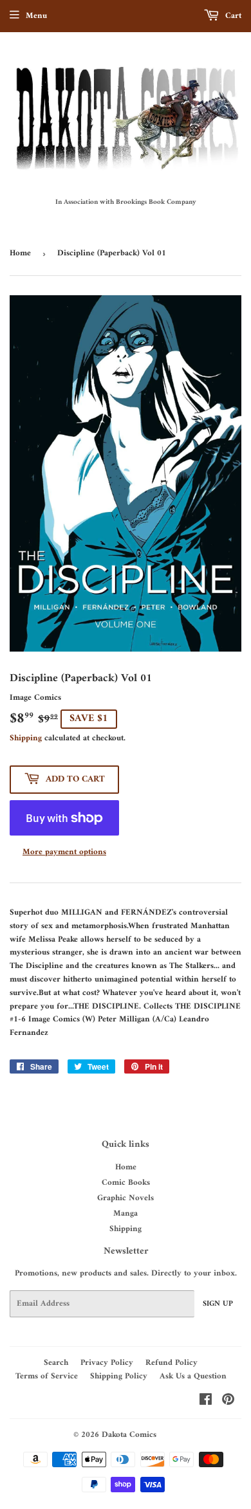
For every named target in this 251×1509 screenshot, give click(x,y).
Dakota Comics (129, 1434)
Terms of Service (46, 1376)
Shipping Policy (118, 1376)
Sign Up (218, 1304)
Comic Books (126, 1182)
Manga (125, 1213)
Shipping (26, 738)
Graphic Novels (125, 1198)
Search (56, 1362)
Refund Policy (171, 1362)
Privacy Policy (106, 1362)
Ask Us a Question (193, 1376)
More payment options (64, 852)
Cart (232, 15)
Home (20, 253)
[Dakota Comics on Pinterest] (228, 1402)
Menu (36, 15)
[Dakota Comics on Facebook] (205, 1402)
